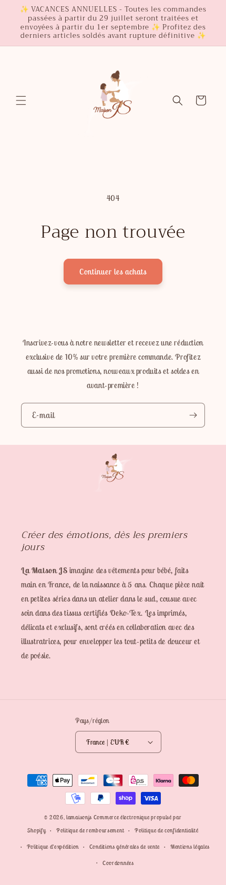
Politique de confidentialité (167, 830)
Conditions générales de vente (124, 846)
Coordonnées (118, 863)
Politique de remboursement (90, 830)
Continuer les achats (113, 272)
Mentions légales (190, 846)
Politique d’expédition (53, 846)
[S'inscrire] (192, 415)
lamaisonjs (79, 817)
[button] (21, 100)
